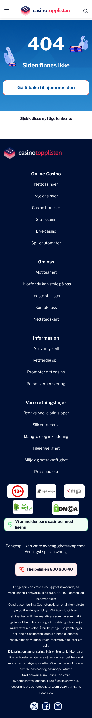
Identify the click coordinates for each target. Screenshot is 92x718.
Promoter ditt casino (46, 372)
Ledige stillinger (46, 295)
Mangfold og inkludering (46, 436)
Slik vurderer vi (46, 424)
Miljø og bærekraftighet (46, 460)
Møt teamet (46, 272)
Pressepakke (46, 471)
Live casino (46, 231)
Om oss (46, 261)
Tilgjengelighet (46, 448)
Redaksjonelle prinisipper (46, 413)
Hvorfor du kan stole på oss (46, 284)
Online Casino (46, 173)
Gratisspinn (46, 219)
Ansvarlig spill (46, 348)
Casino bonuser (46, 207)
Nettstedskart (46, 319)
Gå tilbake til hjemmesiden (46, 87)
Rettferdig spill (46, 360)
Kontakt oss (46, 307)
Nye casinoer (46, 196)
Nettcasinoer (46, 184)
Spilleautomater (46, 243)
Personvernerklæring (46, 383)
